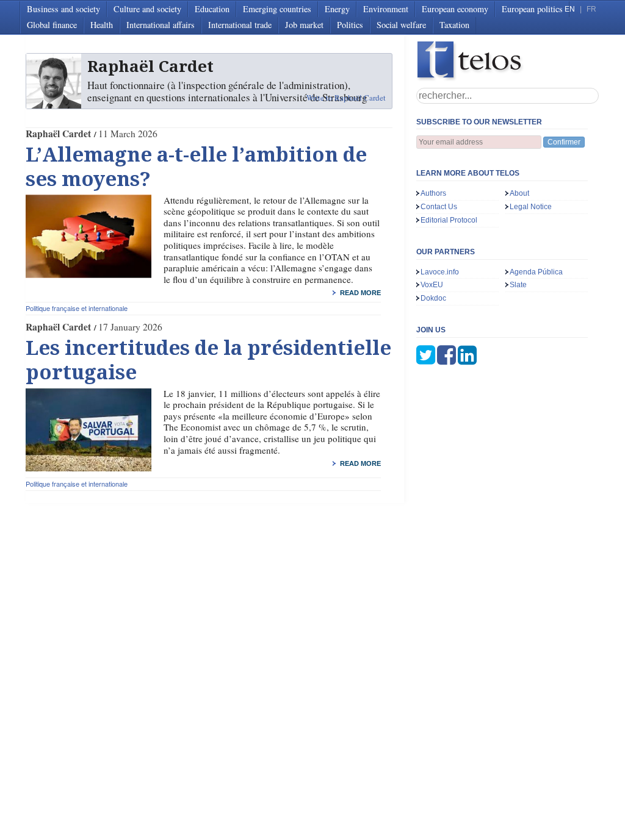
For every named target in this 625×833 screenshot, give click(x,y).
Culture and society (147, 9)
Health (101, 24)
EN (570, 9)
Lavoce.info (440, 272)
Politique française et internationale (77, 308)
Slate (518, 285)
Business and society (63, 9)
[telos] (507, 61)
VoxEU (432, 285)
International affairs (160, 24)
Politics (350, 24)
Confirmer (563, 142)
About (519, 193)
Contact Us (439, 206)
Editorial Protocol (449, 220)
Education (212, 9)
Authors (433, 193)
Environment (385, 9)
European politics (532, 9)
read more (360, 292)
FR (591, 9)
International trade (240, 24)
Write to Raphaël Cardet (346, 97)
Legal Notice (531, 206)
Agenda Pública (536, 272)
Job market (304, 24)
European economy (455, 9)
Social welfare (401, 24)
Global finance (52, 24)
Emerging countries (277, 9)
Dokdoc (433, 298)
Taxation (454, 24)
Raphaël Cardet (58, 133)
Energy (337, 9)
